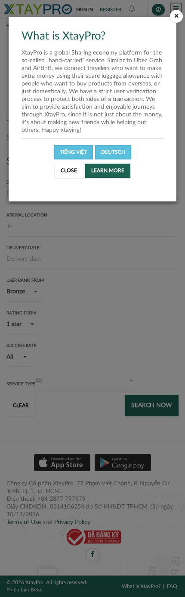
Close (69, 170)
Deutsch (113, 152)
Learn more (107, 170)
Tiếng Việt (73, 152)
